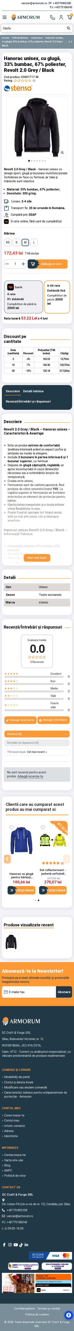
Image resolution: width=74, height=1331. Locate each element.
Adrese (9, 1131)
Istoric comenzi (14, 1126)
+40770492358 (17, 1210)
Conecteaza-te (14, 1115)
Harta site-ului (13, 1160)
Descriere (13, 391)
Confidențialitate (24, 1308)
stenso (43, 602)
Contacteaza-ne (15, 1155)
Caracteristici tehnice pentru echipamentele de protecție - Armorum (35, 1094)
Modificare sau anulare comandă (25, 1087)
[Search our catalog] (68, 28)
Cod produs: (12, 77)
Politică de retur (15, 1175)
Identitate (11, 1136)
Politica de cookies (37, 1314)
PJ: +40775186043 (61, 7)
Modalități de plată (17, 1077)
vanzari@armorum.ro (34, 3)
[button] (37, 127)
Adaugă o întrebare (54, 719)
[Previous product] (69, 41)
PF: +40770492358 (60, 3)
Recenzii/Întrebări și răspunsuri (28, 401)
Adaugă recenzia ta (21, 719)
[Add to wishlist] (11, 827)
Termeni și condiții (48, 1308)
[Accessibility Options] (68, 1315)
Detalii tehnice (33, 391)
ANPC (8, 1170)
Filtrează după (16, 751)
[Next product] (71, 41)
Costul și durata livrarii (18, 1082)
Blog (7, 1165)
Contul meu (11, 1120)
